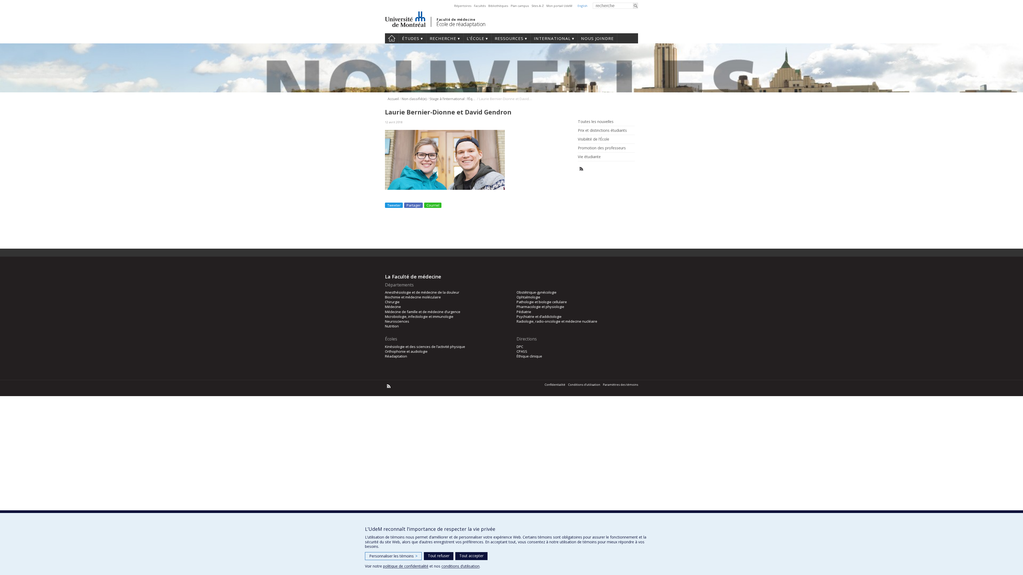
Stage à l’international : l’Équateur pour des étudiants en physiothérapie (452, 98)
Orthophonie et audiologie (406, 351)
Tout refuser (438, 555)
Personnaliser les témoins (393, 555)
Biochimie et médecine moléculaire (413, 297)
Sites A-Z (537, 6)
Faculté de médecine (456, 19)
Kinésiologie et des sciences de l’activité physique (425, 346)
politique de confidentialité (405, 566)
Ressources (509, 38)
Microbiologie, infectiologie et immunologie (419, 316)
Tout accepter (471, 555)
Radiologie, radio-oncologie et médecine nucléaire (557, 321)
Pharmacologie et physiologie (540, 306)
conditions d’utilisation (460, 566)
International (552, 38)
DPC (520, 346)
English (582, 6)
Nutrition (392, 326)
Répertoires (462, 6)
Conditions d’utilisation (584, 385)
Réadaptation (396, 356)
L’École (475, 38)
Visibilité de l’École (593, 139)
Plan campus (520, 6)
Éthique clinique (529, 356)
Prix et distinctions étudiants (602, 130)
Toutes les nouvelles (596, 122)
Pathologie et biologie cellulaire (542, 301)
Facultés (480, 6)
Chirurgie (392, 301)
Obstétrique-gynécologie (537, 292)
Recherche (443, 38)
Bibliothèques (498, 6)
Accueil (391, 38)
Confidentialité (555, 385)
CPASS (522, 351)
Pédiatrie (524, 311)
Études (410, 38)
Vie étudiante (589, 157)
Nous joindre (597, 38)
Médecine (393, 306)
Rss (581, 169)
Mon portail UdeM (559, 6)
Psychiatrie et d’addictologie (539, 316)
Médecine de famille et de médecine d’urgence (422, 311)
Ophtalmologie (528, 297)
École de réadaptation (461, 24)
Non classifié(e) (414, 98)
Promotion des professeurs (602, 148)
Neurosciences (397, 321)
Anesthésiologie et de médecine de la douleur (422, 292)
